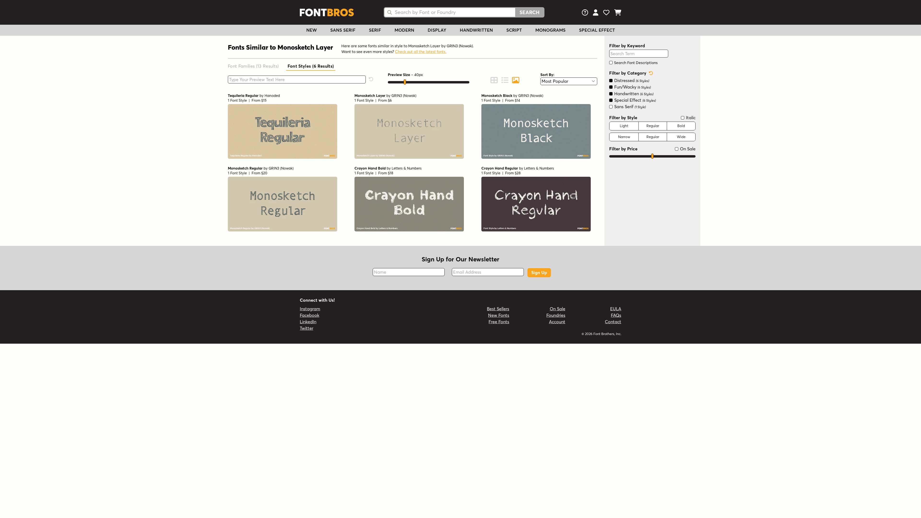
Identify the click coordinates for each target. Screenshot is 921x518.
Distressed (631, 80)
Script (514, 30)
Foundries (555, 315)
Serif (375, 30)
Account (557, 321)
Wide (681, 137)
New (311, 30)
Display (437, 30)
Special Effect (597, 30)
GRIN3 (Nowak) (403, 95)
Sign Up (539, 272)
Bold (681, 126)
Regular (652, 126)
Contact (613, 321)
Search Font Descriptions (635, 62)
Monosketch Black (496, 95)
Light (624, 126)
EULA (615, 309)
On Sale (687, 149)
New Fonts (498, 315)
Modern (404, 30)
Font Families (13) (253, 66)
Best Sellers (498, 309)
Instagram (310, 309)
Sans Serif (342, 30)
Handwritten (476, 30)
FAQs (616, 315)
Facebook (309, 315)
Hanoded (272, 95)
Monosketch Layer (369, 95)
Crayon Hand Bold (370, 168)
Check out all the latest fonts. (420, 51)
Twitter (306, 328)
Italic (690, 117)
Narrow (624, 137)
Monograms (550, 30)
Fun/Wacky (632, 87)
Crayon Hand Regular (499, 168)
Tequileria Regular (243, 95)
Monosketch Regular (245, 168)
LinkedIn (308, 321)
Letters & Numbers (407, 168)
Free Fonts (499, 321)
